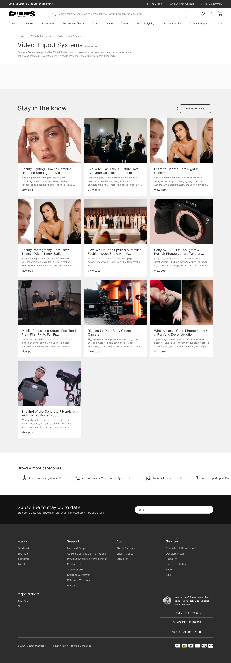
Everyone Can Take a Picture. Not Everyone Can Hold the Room (113, 171)
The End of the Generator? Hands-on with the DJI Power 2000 (49, 413)
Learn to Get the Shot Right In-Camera (177, 171)
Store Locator (75, 569)
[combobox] (117, 14)
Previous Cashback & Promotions (87, 558)
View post (28, 189)
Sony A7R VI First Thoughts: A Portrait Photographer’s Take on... (179, 252)
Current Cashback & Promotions (86, 553)
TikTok (21, 564)
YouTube (23, 553)
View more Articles (195, 108)
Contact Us (74, 564)
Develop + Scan (175, 553)
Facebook (24, 548)
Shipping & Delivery (79, 574)
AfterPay (23, 601)
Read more (109, 55)
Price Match (74, 585)
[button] (22, 14)
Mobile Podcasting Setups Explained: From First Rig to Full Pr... (49, 332)
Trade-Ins (171, 558)
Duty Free (122, 558)
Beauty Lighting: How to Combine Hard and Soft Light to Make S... (47, 171)
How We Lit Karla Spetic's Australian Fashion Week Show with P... (114, 252)
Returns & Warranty (78, 580)
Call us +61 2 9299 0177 (188, 613)
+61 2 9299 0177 (213, 3)
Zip (19, 606)
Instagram (24, 558)
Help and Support (154, 3)
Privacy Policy (60, 645)
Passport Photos (176, 564)
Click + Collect (125, 553)
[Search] (55, 14)
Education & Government (181, 548)
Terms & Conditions (81, 645)
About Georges (125, 548)
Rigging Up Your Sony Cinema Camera (110, 332)
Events (170, 569)
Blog (168, 574)
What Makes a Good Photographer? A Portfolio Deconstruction (180, 332)
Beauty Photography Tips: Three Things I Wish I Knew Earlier (46, 252)
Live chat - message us (189, 621)
